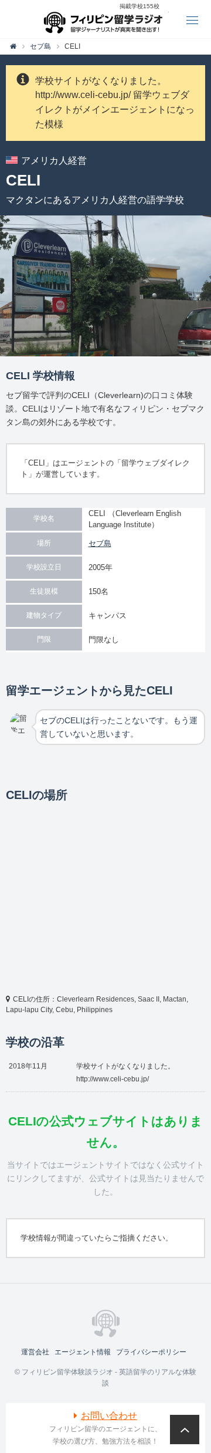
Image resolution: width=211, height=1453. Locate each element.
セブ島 (100, 543)
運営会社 (35, 1352)
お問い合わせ (109, 1416)
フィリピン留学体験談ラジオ (106, 19)
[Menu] (191, 19)
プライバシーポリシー (151, 1352)
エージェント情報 (83, 1352)
